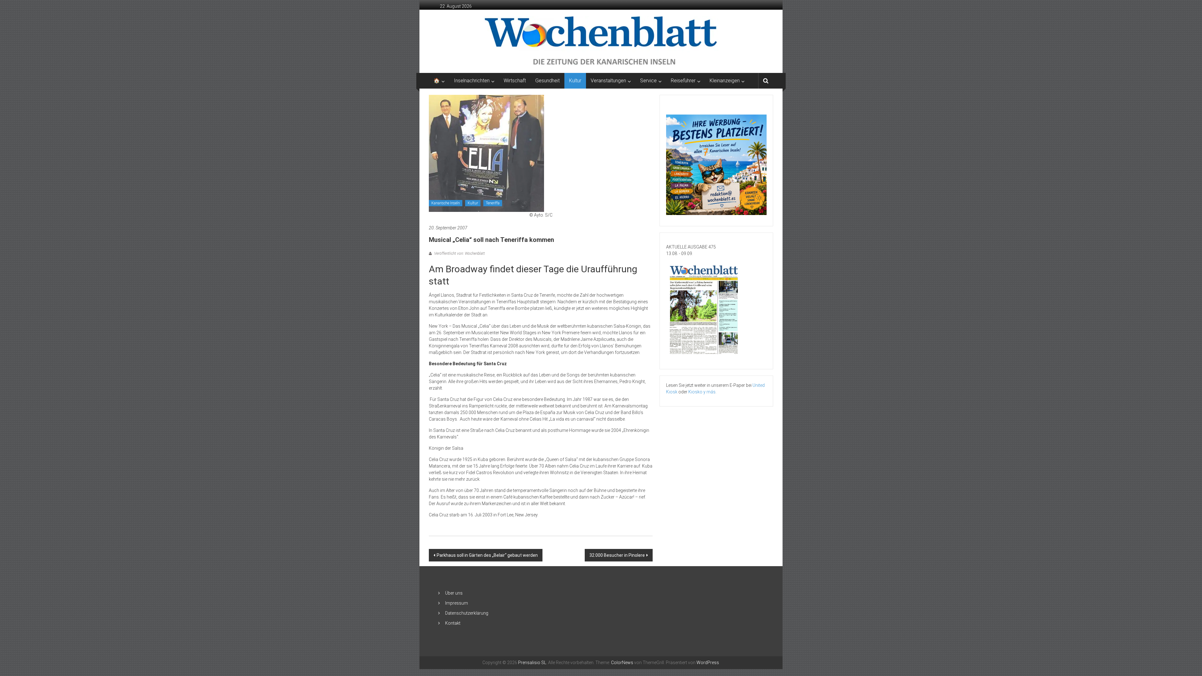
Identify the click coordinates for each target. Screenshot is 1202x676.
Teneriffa (493, 203)
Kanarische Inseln (445, 203)
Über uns (454, 593)
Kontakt (452, 623)
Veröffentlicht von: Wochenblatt (459, 253)
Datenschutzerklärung (466, 613)
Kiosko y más (702, 391)
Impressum (456, 603)
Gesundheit (547, 81)
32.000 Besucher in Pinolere (617, 555)
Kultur (575, 81)
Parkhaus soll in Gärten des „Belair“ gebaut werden (487, 555)
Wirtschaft (515, 81)
